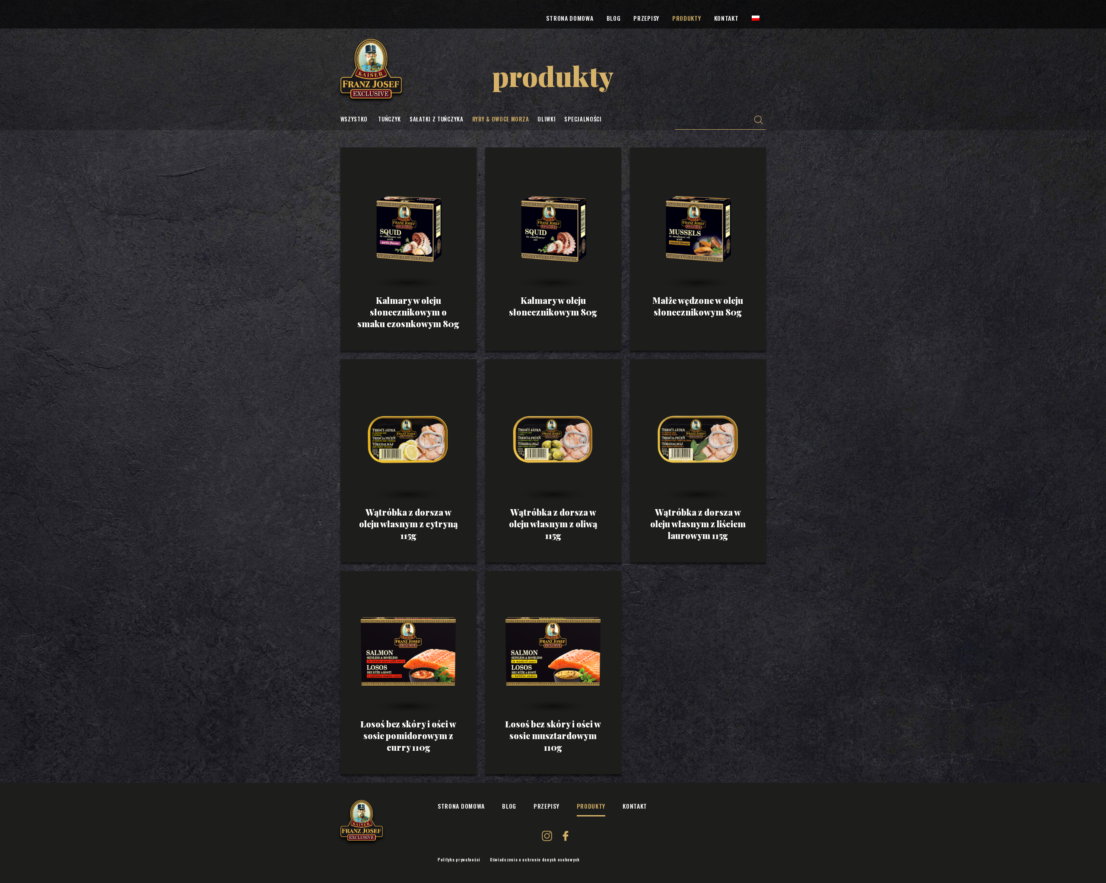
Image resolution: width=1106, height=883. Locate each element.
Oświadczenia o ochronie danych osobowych (535, 860)
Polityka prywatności (459, 860)
